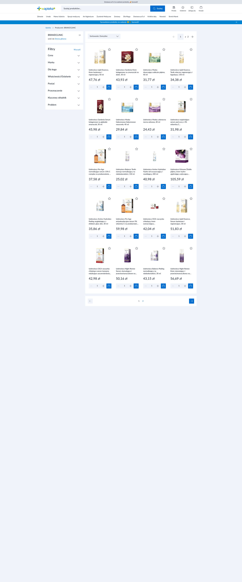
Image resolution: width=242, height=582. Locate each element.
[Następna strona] (192, 37)
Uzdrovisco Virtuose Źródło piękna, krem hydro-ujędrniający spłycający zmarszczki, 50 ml (181, 172)
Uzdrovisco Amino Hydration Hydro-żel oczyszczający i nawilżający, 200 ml (154, 172)
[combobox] (106, 9)
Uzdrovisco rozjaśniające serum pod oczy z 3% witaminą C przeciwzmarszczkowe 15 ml (181, 122)
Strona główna (60, 39)
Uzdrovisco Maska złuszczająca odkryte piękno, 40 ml (154, 72)
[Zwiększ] (103, 87)
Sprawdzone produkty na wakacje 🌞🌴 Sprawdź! (119, 22)
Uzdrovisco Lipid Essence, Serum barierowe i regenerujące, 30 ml (180, 221)
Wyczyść (77, 50)
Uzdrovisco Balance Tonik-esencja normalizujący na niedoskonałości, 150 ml (126, 172)
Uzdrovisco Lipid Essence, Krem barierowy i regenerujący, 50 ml (99, 72)
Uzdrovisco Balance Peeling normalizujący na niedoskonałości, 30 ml (153, 271)
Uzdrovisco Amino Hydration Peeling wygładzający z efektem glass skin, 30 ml (100, 221)
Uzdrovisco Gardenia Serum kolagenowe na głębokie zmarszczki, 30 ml (99, 122)
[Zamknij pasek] (236, 22)
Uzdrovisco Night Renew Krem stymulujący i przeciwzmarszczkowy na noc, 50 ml (180, 271)
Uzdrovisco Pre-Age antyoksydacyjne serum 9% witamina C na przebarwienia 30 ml (127, 221)
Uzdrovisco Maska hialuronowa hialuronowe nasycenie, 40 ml (126, 122)
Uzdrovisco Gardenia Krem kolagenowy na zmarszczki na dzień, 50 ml (127, 72)
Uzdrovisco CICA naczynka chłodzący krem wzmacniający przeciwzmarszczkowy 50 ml (154, 221)
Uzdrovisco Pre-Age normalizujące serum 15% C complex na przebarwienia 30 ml (100, 172)
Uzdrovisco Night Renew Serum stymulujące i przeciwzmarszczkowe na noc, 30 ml (125, 271)
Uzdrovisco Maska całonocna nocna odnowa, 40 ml (154, 121)
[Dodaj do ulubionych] (109, 49)
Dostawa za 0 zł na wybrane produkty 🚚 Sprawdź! (121, 2)
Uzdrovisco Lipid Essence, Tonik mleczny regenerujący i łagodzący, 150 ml (181, 72)
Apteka (48, 28)
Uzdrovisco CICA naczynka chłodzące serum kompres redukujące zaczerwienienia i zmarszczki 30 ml (100, 271)
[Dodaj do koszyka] (108, 87)
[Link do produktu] (100, 68)
